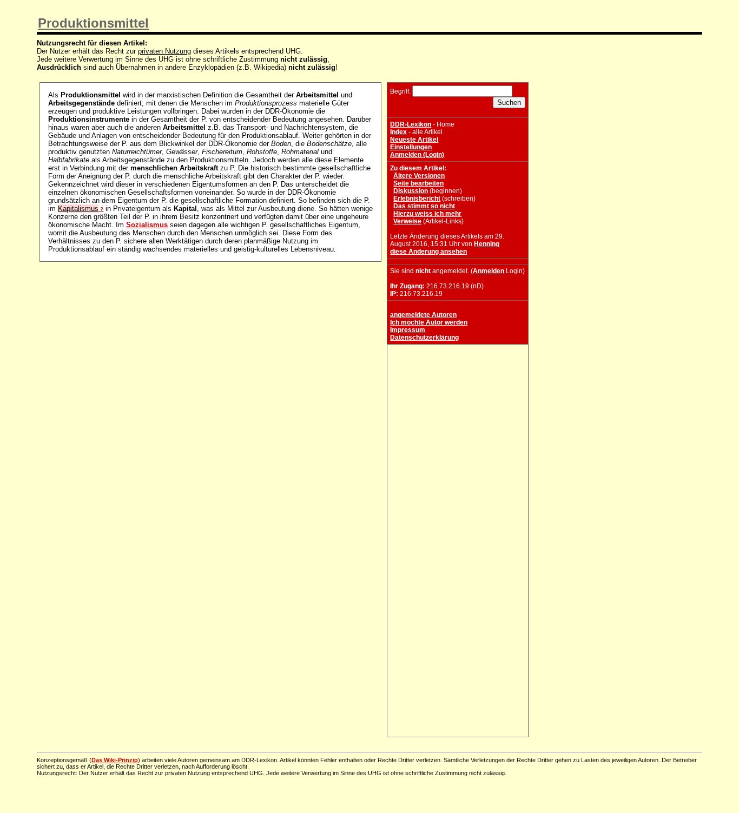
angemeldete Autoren (423, 315)
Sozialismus (147, 225)
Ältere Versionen (419, 176)
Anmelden (488, 271)
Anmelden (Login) (417, 154)
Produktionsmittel (93, 23)
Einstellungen (411, 147)
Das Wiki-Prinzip (114, 760)
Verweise (407, 221)
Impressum (407, 330)
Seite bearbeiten (418, 183)
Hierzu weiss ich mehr (427, 213)
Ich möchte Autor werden (428, 322)
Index (398, 132)
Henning (486, 244)
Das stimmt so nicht (424, 206)
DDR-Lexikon (410, 124)
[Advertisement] (457, 414)
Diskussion (410, 191)
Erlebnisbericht (416, 198)
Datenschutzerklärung (424, 337)
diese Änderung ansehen (428, 251)
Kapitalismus (78, 208)
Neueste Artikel (414, 139)
